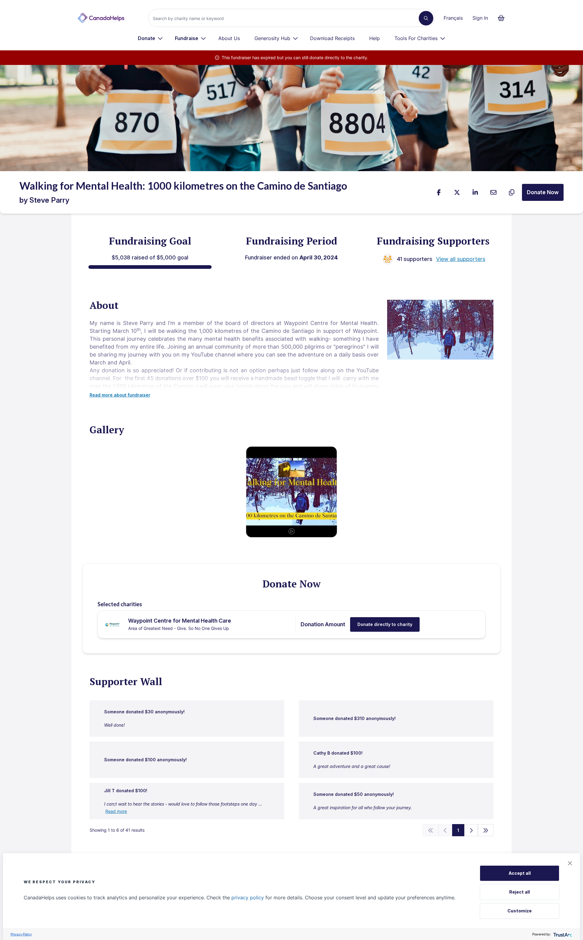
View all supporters (460, 259)
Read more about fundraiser (120, 394)
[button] (570, 863)
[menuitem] (150, 38)
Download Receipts (332, 38)
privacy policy (247, 897)
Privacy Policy (21, 934)
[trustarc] (562, 934)
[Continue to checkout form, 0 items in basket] (503, 18)
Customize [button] (519, 910)
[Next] (471, 830)
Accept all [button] (520, 873)
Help (374, 38)
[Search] (426, 18)
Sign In (480, 18)
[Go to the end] (486, 830)
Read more (116, 811)
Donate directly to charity (384, 624)
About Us (229, 38)
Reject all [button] (519, 891)
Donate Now (543, 192)
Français (453, 18)
